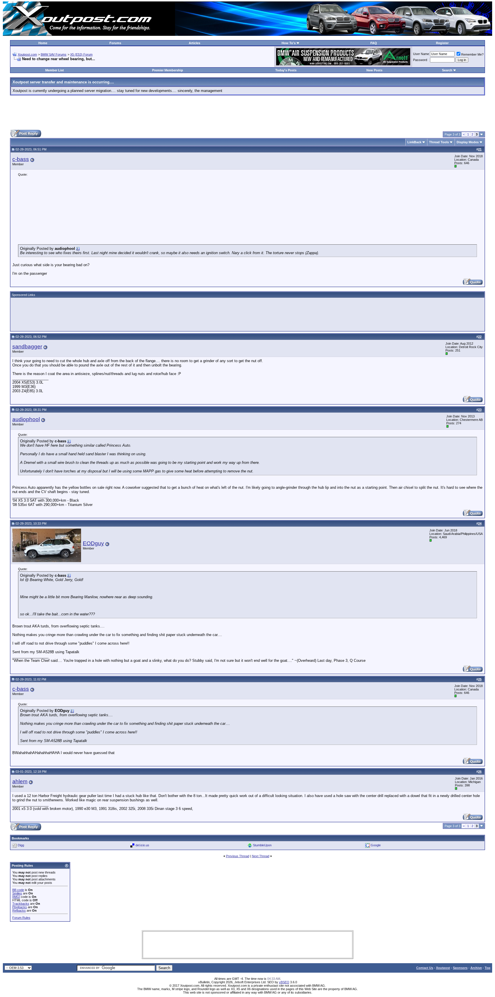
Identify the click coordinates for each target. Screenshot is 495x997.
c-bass (20, 159)
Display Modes (468, 142)
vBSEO (284, 982)
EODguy (93, 543)
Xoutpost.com (27, 54)
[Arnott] (343, 64)
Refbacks (19, 910)
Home (42, 43)
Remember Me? (472, 54)
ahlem (20, 781)
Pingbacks (19, 907)
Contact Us (424, 967)
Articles (194, 43)
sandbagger (27, 347)
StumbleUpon (262, 845)
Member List (54, 70)
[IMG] (16, 896)
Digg (21, 845)
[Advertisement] (247, 112)
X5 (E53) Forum (81, 54)
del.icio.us (142, 845)
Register (442, 43)
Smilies (17, 893)
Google (376, 845)
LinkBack (414, 142)
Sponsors (460, 967)
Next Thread (260, 856)
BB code (18, 890)
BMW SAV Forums (53, 54)
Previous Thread (237, 856)
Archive (476, 967)
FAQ (373, 43)
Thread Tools (439, 142)
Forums (115, 43)
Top (487, 967)
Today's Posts (285, 70)
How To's (289, 43)
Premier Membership (167, 70)
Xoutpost (443, 967)
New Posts (374, 70)
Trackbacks (20, 903)
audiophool (26, 419)
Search (447, 70)
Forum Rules (21, 917)
